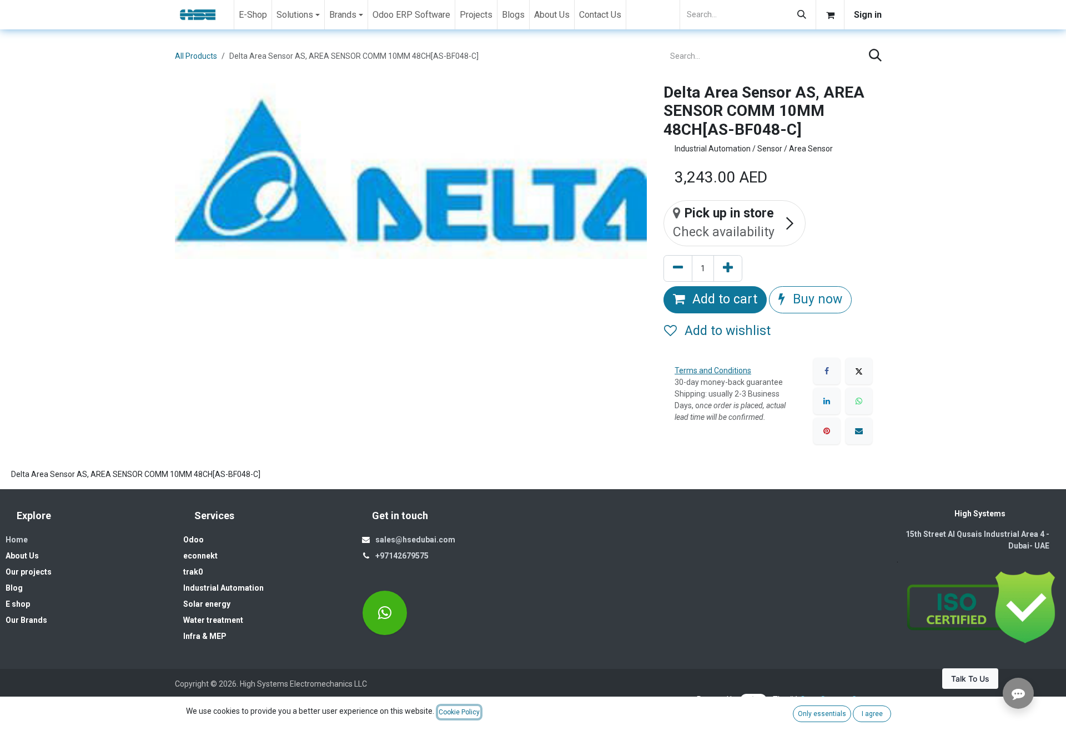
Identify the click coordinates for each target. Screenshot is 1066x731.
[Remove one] (677, 268)
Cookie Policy (459, 712)
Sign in (868, 14)
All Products (196, 56)
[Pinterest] (826, 431)
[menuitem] (252, 14)
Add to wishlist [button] (726, 330)
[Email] (859, 431)
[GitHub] (385, 613)
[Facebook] (826, 371)
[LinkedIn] (826, 401)
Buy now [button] (816, 299)
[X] (859, 371)
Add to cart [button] (723, 299)
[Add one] (727, 268)
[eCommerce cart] (830, 14)
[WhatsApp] (859, 401)
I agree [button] (872, 714)
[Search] (802, 14)
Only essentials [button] (822, 714)
